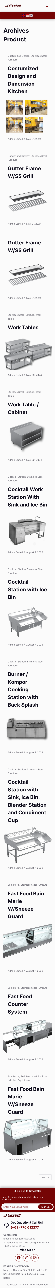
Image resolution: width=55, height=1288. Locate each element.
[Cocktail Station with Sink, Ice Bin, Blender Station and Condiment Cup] (27, 845)
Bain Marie (13, 884)
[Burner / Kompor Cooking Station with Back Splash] (27, 730)
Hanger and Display (18, 155)
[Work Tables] (27, 352)
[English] (24, 15)
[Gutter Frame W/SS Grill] (27, 201)
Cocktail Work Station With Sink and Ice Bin (27, 497)
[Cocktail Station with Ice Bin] (27, 622)
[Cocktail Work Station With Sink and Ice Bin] (27, 529)
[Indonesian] (27, 15)
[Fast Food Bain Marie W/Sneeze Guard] (27, 941)
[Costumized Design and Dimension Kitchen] (27, 116)
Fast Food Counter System (20, 1004)
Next (44, 1177)
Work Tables (23, 327)
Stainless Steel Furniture (21, 314)
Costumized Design (18, 55)
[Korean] (31, 15)
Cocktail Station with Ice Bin (27, 589)
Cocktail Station (17, 476)
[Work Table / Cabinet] (27, 437)
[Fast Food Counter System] (27, 1037)
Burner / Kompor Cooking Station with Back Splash (23, 689)
